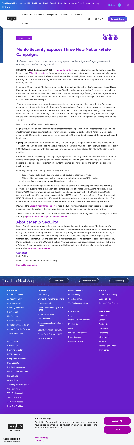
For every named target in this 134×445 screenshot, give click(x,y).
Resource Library (75, 341)
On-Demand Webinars (77, 333)
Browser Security (45, 303)
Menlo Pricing (74, 294)
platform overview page (37, 216)
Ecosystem (52, 14)
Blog (70, 315)
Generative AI (13, 380)
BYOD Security (13, 354)
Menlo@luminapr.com (26, 265)
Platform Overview (15, 294)
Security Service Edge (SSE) (50, 330)
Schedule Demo (117, 19)
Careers (102, 320)
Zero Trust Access (15, 402)
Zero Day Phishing (15, 406)
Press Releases (74, 337)
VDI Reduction (13, 389)
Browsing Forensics (15, 307)
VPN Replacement (15, 393)
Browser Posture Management (51, 299)
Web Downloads (14, 397)
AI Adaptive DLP (14, 299)
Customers (103, 328)
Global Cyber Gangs (39, 73)
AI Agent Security (15, 303)
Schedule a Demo (89, 281)
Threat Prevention (15, 333)
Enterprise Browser (46, 314)
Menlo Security (64, 70)
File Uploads (12, 376)
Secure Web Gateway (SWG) (50, 334)
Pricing (25, 23)
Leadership (103, 333)
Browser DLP (12, 312)
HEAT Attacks (44, 319)
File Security (12, 316)
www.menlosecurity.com (38, 248)
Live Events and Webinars (79, 320)
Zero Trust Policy (45, 338)
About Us (103, 315)
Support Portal (105, 299)
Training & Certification (108, 303)
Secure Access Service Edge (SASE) (50, 324)
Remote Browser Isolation (18, 325)
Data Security (13, 363)
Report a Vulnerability (108, 294)
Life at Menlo (104, 337)
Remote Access (14, 320)
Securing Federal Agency (18, 384)
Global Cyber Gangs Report (42, 206)
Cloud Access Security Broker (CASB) (50, 308)
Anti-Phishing (43, 294)
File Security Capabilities (17, 371)
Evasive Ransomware (16, 367)
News (70, 328)
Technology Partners (107, 346)
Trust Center (104, 350)
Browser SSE (12, 346)
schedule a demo (59, 216)
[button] (26, 14)
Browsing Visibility (15, 350)
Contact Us (59, 281)
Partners (102, 341)
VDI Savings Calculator (78, 303)
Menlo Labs (73, 324)
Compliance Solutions (16, 358)
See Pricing (119, 281)
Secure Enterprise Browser (18, 329)
